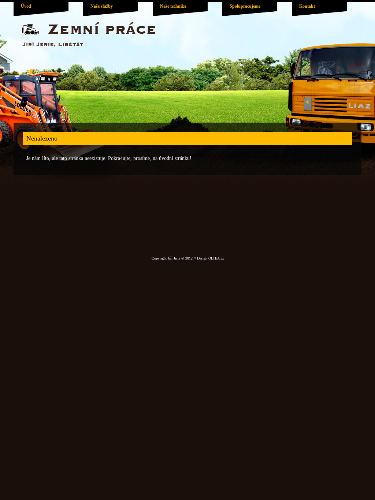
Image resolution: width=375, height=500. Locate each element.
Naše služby (101, 6)
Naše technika (173, 6)
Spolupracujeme (245, 6)
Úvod (26, 6)
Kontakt (307, 6)
